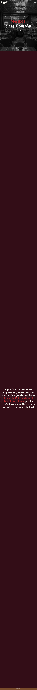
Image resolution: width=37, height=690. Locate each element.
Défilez (18, 48)
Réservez (18, 688)
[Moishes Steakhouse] (4, 2)
